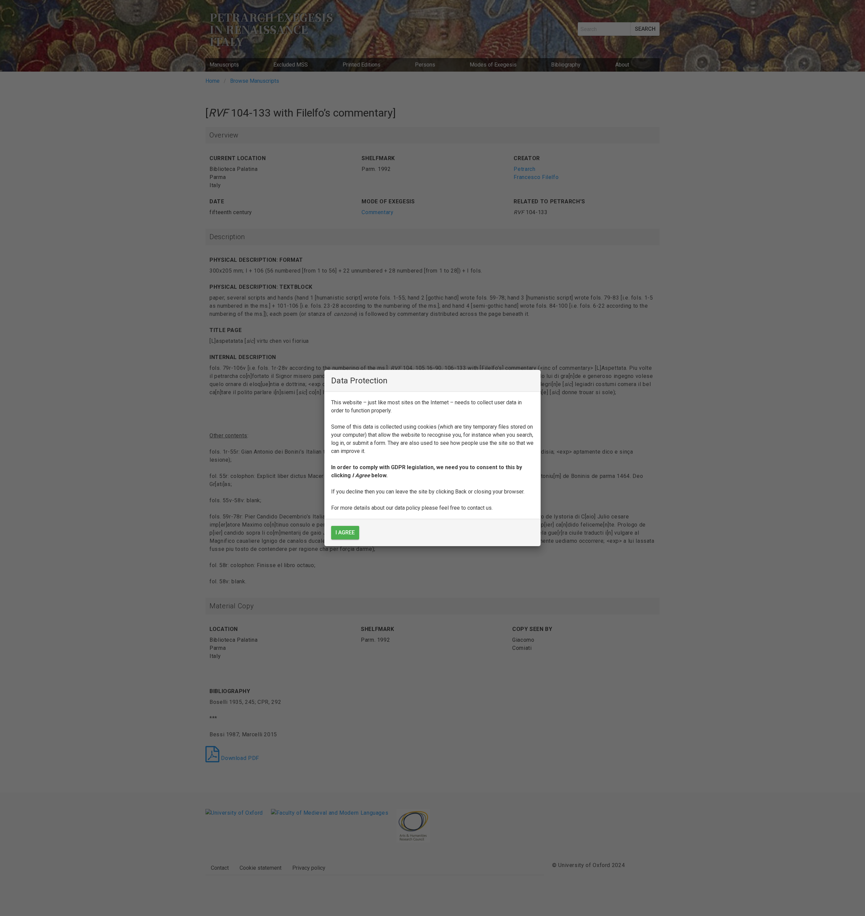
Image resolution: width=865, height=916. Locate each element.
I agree (345, 532)
